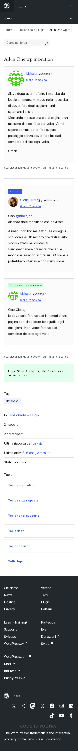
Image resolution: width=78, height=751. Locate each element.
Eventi (45, 629)
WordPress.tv (16, 644)
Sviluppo (10, 637)
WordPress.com (17, 657)
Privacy (9, 609)
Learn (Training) (15, 622)
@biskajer (24, 216)
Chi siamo (11, 588)
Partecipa (48, 622)
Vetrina (46, 588)
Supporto (11, 629)
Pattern (46, 609)
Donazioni (50, 637)
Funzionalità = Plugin (30, 29)
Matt (9, 664)
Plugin (45, 602)
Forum (8, 18)
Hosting (9, 602)
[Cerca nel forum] (46, 42)
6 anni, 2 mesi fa (36, 79)
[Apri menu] (71, 6)
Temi (44, 595)
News (8, 595)
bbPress (12, 671)
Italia (16, 696)
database (12, 401)
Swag (47, 644)
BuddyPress (15, 678)
